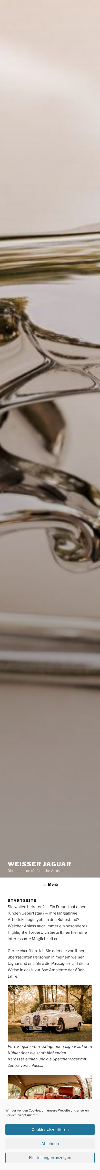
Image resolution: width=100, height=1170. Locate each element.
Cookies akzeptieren (50, 1129)
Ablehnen (50, 1143)
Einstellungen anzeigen (50, 1157)
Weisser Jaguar (40, 864)
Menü (53, 884)
